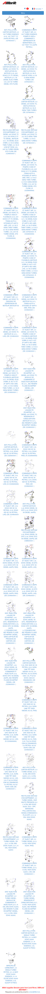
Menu (23, 13)
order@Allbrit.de (34, 992)
